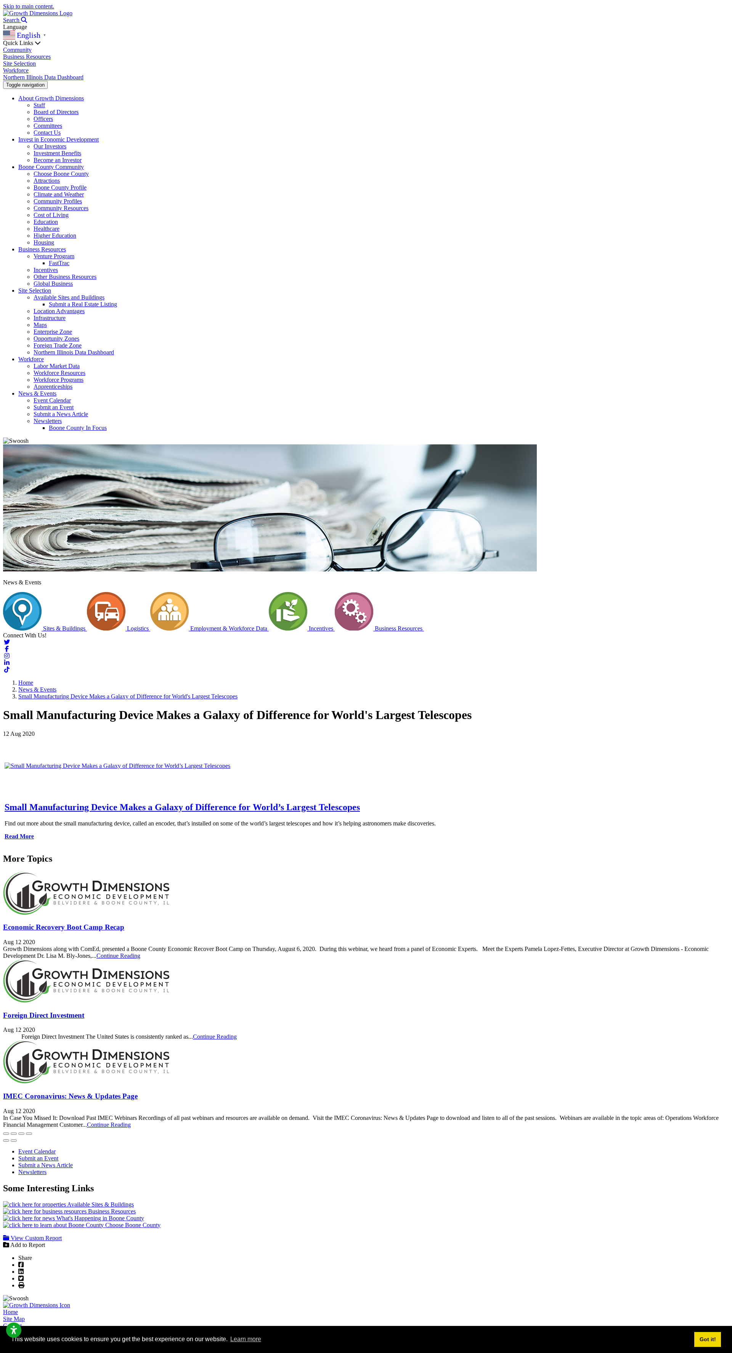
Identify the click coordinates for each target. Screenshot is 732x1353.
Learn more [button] (245, 1339)
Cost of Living (51, 215)
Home (10, 1312)
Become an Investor (58, 160)
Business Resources (27, 56)
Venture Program (54, 256)
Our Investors (50, 146)
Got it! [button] (708, 1339)
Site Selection (19, 63)
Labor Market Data (57, 366)
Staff (39, 105)
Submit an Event (54, 407)
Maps (40, 325)
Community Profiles (58, 201)
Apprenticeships (53, 386)
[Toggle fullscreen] (21, 1134)
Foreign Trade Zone (58, 345)
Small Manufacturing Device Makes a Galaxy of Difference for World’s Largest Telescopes (182, 807)
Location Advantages (59, 311)
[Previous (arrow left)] (6, 1140)
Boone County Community (51, 167)
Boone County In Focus (78, 428)
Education (46, 222)
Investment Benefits (57, 153)
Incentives (46, 270)
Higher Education (55, 235)
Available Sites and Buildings (69, 297)
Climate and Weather (59, 194)
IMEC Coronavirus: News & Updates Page (70, 1096)
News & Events (37, 393)
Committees (48, 125)
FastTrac (59, 263)
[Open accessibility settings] (13, 1330)
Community (17, 50)
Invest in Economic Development (58, 139)
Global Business (53, 283)
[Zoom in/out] (29, 1134)
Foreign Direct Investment (43, 1015)
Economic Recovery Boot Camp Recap (63, 927)
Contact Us (47, 132)
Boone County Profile (60, 187)
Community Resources (61, 208)
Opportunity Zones (56, 338)
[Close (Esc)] (6, 1134)
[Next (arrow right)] (14, 1140)
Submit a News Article (61, 414)
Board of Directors (56, 112)
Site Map (14, 1319)
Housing (44, 242)
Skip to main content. (28, 6)
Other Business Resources (65, 276)
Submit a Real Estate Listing (83, 304)
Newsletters (48, 421)
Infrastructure (50, 318)
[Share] (14, 1134)
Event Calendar (52, 400)
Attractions (47, 180)
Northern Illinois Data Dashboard (43, 77)
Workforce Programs (58, 379)
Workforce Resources (59, 373)
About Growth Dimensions (51, 98)
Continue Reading (118, 955)
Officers (43, 119)
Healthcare (46, 228)
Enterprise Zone (53, 331)
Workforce (16, 70)
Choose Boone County (61, 174)
